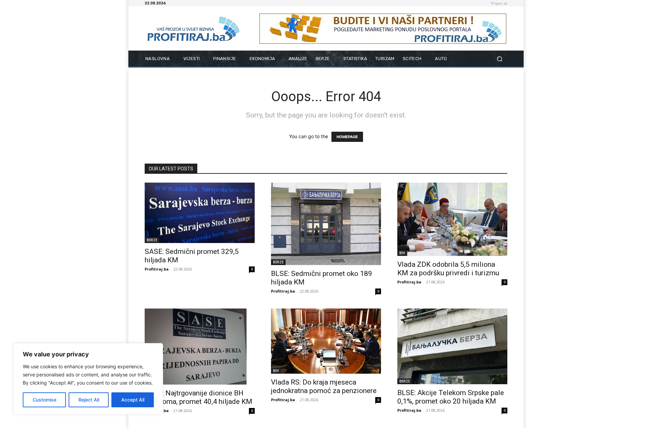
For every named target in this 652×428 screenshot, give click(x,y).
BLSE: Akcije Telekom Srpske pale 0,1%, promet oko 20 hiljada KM (450, 397)
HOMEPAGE (347, 136)
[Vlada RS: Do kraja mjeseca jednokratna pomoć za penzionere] (326, 341)
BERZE (152, 240)
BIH (402, 252)
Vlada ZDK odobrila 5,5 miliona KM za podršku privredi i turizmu (448, 268)
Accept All (132, 400)
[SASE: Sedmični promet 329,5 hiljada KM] (200, 213)
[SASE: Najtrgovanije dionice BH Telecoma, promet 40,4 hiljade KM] (200, 347)
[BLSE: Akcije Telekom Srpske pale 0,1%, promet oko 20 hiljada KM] (452, 346)
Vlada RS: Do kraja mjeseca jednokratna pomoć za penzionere (324, 386)
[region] (88, 378)
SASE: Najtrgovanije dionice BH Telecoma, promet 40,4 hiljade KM (198, 397)
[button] (499, 59)
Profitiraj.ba (157, 269)
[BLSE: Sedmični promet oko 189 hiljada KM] (326, 224)
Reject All (88, 400)
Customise (44, 400)
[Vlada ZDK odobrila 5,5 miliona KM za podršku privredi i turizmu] (452, 219)
